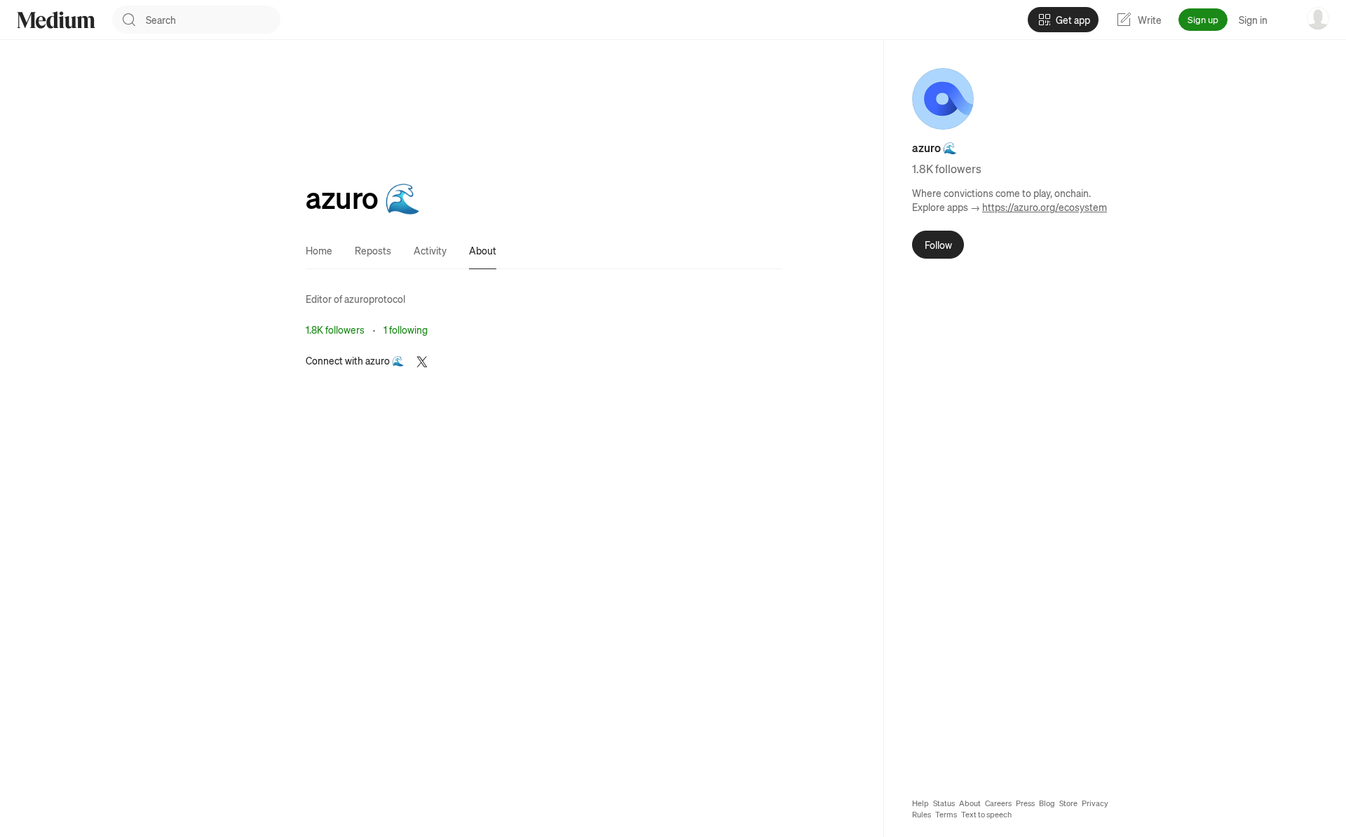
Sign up (1203, 19)
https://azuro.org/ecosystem (1044, 206)
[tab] (319, 250)
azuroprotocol (374, 298)
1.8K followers (335, 329)
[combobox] (213, 20)
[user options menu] (1318, 18)
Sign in (1253, 19)
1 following (405, 329)
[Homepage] (56, 20)
